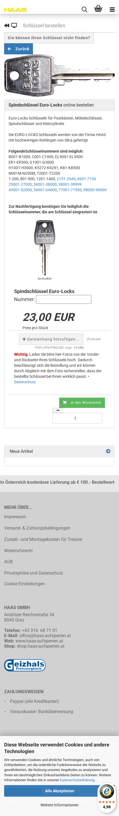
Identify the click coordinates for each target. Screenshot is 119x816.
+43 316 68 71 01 (39, 630)
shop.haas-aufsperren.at (40, 646)
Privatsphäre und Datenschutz (33, 573)
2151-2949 (66, 179)
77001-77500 (70, 190)
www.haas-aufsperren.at (39, 641)
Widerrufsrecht (18, 550)
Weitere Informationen (59, 805)
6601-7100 (86, 179)
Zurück (20, 49)
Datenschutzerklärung (77, 780)
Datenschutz (25, 382)
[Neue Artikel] (108, 451)
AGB (8, 561)
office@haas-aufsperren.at (45, 635)
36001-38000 (45, 184)
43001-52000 (20, 190)
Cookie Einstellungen (24, 583)
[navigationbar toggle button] (112, 10)
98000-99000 (95, 190)
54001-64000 (45, 190)
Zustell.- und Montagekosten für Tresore (43, 539)
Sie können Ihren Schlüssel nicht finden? (49, 38)
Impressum (15, 516)
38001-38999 (70, 184)
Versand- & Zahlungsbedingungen (37, 528)
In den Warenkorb (84, 403)
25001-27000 (20, 184)
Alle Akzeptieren (59, 791)
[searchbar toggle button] (84, 10)
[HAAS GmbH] (14, 10)
